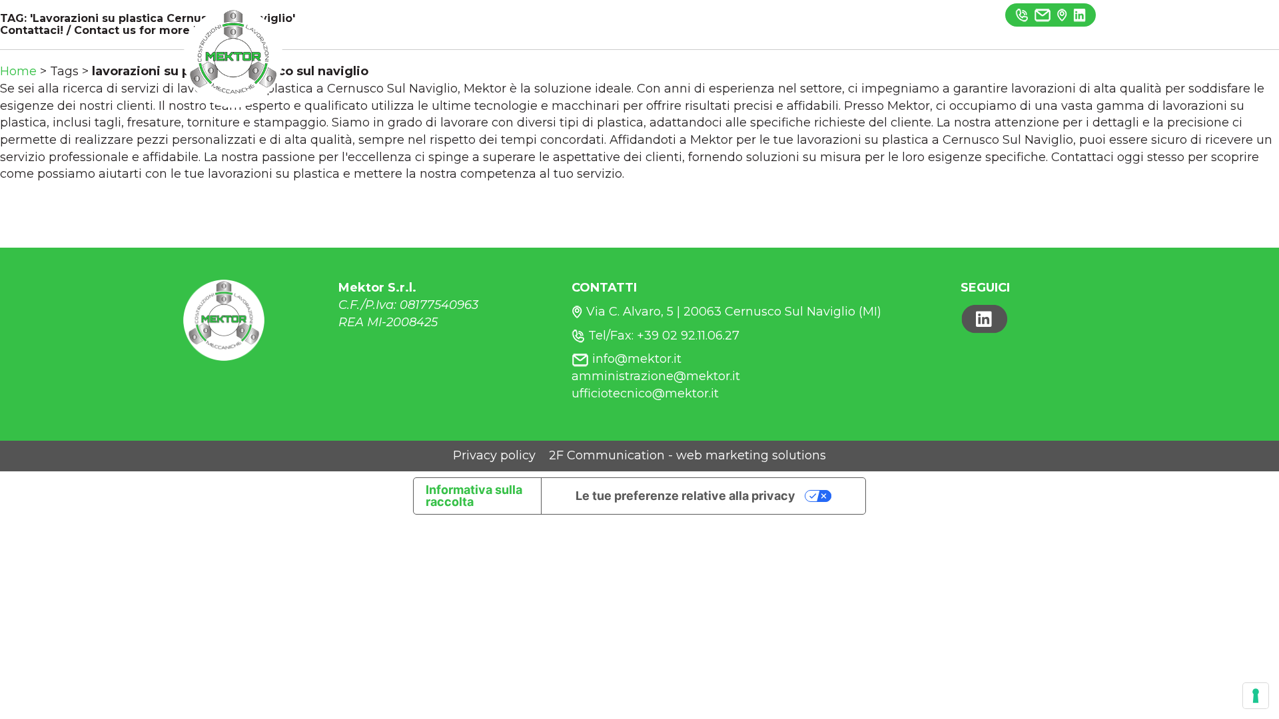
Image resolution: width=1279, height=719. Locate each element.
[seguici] (1079, 15)
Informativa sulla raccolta (474, 496)
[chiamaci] (1022, 15)
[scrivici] (1042, 15)
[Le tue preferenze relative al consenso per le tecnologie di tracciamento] (1255, 695)
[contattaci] (1062, 15)
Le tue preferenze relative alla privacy (685, 496)
